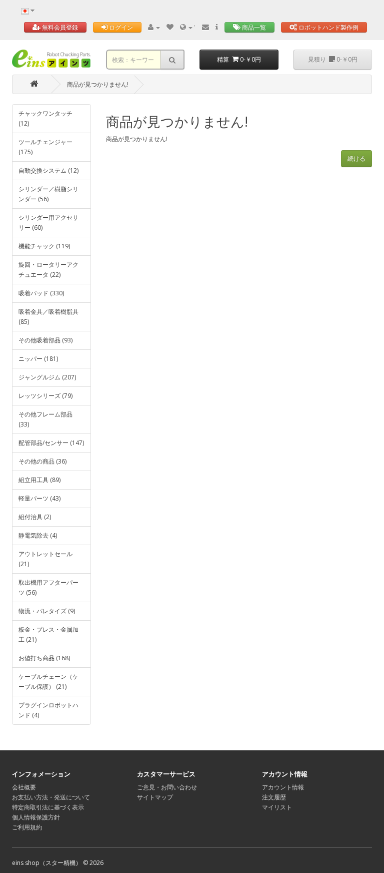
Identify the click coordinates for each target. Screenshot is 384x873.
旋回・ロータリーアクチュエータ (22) (48, 269)
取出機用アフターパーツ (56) (48, 587)
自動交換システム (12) (48, 170)
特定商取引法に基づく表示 (48, 807)
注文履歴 (274, 797)
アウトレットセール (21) (45, 559)
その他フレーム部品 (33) (45, 419)
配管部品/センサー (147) (51, 443)
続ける (357, 158)
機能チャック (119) (44, 246)
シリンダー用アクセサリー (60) (48, 222)
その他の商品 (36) (42, 461)
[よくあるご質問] (217, 27)
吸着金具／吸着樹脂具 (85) (48, 316)
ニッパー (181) (38, 358)
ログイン (120, 27)
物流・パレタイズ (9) (46, 611)
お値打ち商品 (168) (44, 658)
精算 (239, 59)
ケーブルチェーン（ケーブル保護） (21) (48, 681)
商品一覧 (253, 27)
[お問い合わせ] (205, 27)
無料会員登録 (59, 27)
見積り (333, 59)
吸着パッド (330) (41, 293)
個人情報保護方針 (36, 817)
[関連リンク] (187, 27)
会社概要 (24, 787)
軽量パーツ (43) (39, 498)
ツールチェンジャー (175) (45, 147)
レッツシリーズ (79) (45, 395)
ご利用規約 (27, 827)
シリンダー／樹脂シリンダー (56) (48, 194)
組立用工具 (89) (39, 480)
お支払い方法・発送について (51, 797)
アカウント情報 (283, 787)
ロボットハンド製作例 (327, 27)
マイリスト (277, 807)
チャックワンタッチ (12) (45, 118)
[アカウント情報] (154, 27)
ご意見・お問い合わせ (167, 787)
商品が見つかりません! (97, 84)
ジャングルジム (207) (47, 377)
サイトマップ (155, 797)
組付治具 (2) (34, 517)
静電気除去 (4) (37, 535)
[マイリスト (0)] (170, 27)
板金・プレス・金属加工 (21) (48, 634)
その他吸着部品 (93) (45, 340)
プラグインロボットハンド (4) (48, 710)
